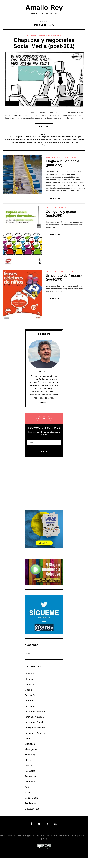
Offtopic (71, 157)
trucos (58, 145)
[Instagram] (47, 823)
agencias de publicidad (24, 137)
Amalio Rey (44, 7)
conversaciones (70, 137)
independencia (10, 139)
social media (74, 142)
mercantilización (32, 139)
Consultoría (31, 684)
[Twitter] (39, 823)
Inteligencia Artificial (35, 727)
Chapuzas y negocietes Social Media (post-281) (44, 43)
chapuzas (61, 137)
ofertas (48, 139)
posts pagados (79, 139)
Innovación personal (35, 711)
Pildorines (30, 781)
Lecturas (61, 208)
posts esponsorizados (66, 139)
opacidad (55, 139)
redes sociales (38, 142)
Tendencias (30, 803)
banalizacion (37, 137)
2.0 (16, 137)
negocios (42, 139)
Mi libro (28, 760)
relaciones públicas (50, 142)
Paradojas (30, 771)
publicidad (29, 142)
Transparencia (50, 145)
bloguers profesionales (50, 137)
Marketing (42, 35)
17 (44, 134)
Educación (51, 208)
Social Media (54, 35)
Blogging (31, 35)
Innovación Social (34, 722)
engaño (79, 137)
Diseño (28, 690)
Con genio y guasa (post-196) (61, 213)
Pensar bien (31, 776)
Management (31, 749)
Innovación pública (34, 717)
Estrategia (61, 157)
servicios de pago (63, 142)
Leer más (44, 402)
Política (28, 787)
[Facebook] (32, 823)
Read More (44, 126)
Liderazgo (30, 744)
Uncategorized (32, 808)
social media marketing (37, 145)
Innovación (30, 706)
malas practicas (20, 139)
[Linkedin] (55, 823)
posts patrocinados (18, 142)
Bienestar (29, 673)
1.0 (13, 137)
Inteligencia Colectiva (35, 733)
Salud (28, 792)
